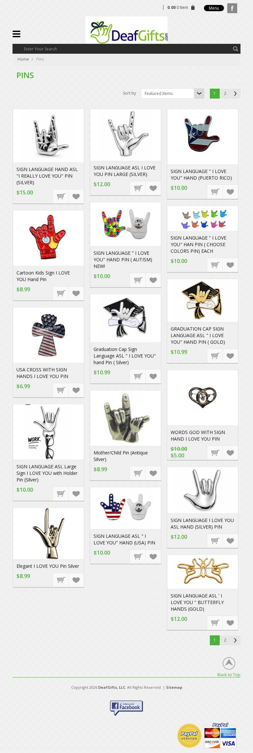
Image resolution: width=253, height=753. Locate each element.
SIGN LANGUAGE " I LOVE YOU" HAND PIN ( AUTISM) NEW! (123, 259)
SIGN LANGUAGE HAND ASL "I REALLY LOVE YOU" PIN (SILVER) (47, 176)
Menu (214, 8)
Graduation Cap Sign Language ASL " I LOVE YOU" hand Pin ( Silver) (125, 355)
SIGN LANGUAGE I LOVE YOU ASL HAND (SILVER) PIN (202, 523)
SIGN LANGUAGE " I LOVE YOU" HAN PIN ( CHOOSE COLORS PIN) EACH (198, 244)
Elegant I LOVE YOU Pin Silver (47, 566)
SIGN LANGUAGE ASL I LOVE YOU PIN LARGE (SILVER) (124, 170)
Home (23, 59)
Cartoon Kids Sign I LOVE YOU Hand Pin (43, 276)
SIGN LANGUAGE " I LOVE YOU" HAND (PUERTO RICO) (201, 174)
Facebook (232, 8)
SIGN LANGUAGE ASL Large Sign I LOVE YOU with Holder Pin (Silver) (46, 473)
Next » (235, 94)
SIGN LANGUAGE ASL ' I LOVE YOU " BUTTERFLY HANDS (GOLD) (197, 602)
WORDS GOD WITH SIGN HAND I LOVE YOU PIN (198, 435)
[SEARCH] (235, 49)
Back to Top (228, 674)
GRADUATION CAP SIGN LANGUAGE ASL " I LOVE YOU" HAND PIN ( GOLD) (198, 335)
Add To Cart (61, 196)
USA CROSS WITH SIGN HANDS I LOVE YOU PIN (42, 372)
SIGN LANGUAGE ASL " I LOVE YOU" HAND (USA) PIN (124, 539)
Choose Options (215, 264)
